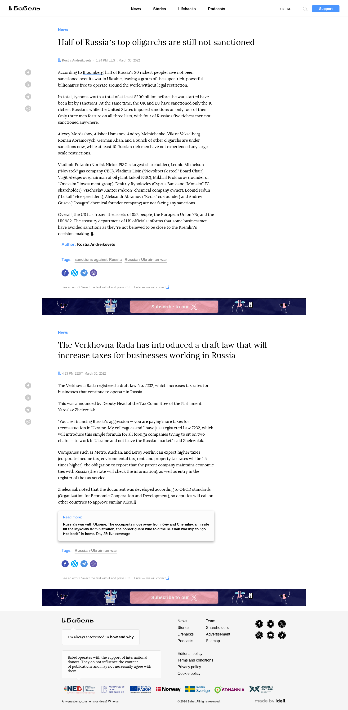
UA (282, 9)
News (136, 9)
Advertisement (218, 634)
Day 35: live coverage (136, 529)
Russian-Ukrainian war (146, 259)
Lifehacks (187, 9)
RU (289, 9)
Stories (159, 9)
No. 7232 (145, 386)
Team (210, 621)
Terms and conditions (195, 660)
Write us (113, 701)
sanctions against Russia (98, 259)
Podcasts (216, 9)
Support (326, 9)
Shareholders (217, 628)
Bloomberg (93, 72)
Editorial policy (190, 654)
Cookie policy (189, 673)
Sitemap (213, 641)
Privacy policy (189, 667)
